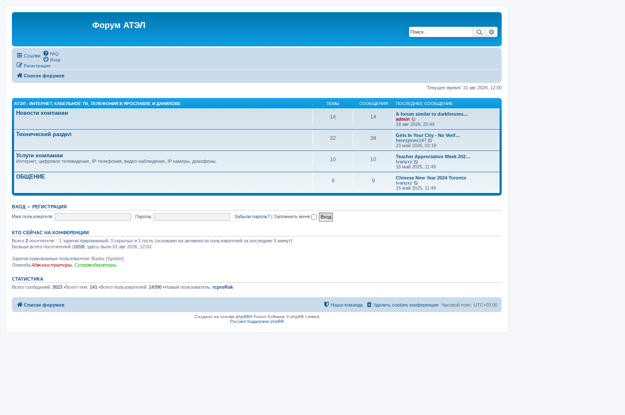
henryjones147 (411, 140)
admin (403, 119)
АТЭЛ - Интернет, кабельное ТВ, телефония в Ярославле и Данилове (97, 103)
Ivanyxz (404, 161)
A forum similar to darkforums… (432, 114)
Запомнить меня (292, 216)
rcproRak (223, 287)
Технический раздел (43, 134)
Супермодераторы (95, 264)
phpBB (243, 316)
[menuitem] (51, 53)
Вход (19, 206)
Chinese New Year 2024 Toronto (431, 177)
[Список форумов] (53, 29)
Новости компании (42, 113)
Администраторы (51, 264)
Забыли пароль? (252, 216)
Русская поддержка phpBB (257, 321)
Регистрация (49, 206)
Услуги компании (39, 155)
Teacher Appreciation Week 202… (433, 156)
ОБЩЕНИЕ (30, 176)
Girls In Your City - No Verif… (428, 135)
